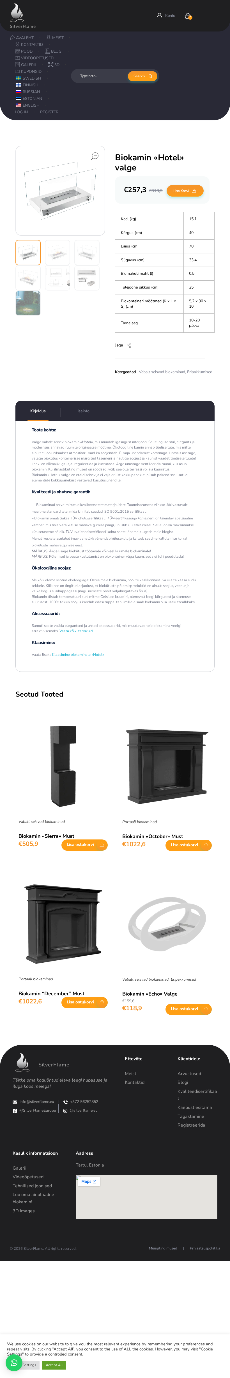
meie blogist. (163, 531)
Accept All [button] (54, 1365)
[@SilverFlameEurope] (15, 1111)
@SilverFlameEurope (37, 1110)
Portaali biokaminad (139, 822)
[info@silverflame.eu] (15, 1102)
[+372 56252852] (65, 1102)
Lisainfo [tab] (82, 411)
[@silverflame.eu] (65, 1111)
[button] (14, 1362)
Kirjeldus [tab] (38, 411)
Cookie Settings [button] (23, 1365)
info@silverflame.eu (37, 1101)
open (95, 156)
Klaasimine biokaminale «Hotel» (78, 654)
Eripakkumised (199, 372)
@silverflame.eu (84, 1110)
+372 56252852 (84, 1101)
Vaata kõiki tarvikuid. (76, 631)
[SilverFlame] (17, 12)
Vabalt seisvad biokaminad (162, 372)
